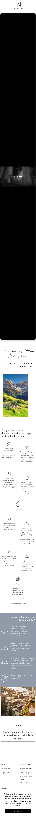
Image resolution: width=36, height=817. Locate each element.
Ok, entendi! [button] (18, 811)
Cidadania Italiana (25, 764)
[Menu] (4, 5)
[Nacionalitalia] (19, 6)
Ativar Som (18, 176)
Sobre (3, 764)
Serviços (4, 788)
